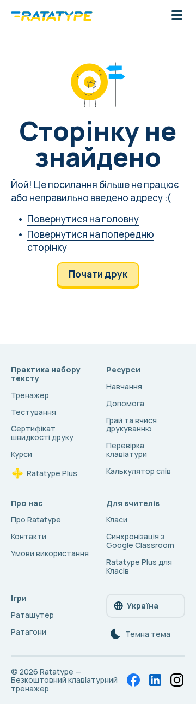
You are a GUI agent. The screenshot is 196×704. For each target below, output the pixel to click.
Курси (21, 454)
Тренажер (30, 395)
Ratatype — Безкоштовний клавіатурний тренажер (64, 680)
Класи (116, 519)
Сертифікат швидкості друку (42, 432)
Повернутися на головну (83, 219)
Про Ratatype (36, 519)
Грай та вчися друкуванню (131, 424)
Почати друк (98, 274)
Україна (142, 605)
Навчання (124, 386)
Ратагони (28, 632)
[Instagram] (177, 680)
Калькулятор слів (138, 471)
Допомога (125, 403)
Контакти (28, 536)
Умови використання (50, 553)
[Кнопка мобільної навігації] (177, 16)
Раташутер (32, 615)
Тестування (33, 412)
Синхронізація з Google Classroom (140, 540)
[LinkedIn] (155, 680)
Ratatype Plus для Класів (139, 566)
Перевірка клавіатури (126, 449)
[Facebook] (133, 680)
